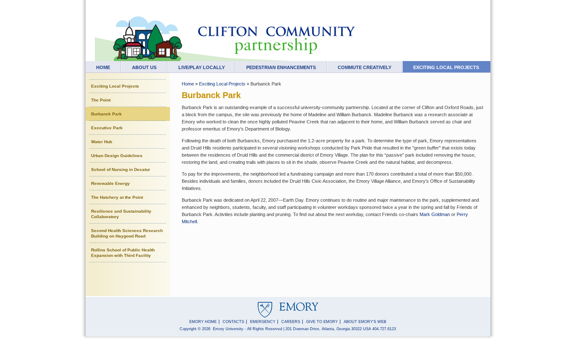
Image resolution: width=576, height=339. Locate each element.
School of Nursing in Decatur (120, 169)
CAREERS (290, 322)
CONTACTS (233, 322)
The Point (100, 100)
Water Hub (101, 141)
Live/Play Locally (201, 67)
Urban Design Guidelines (117, 155)
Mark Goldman (435, 214)
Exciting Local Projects (446, 67)
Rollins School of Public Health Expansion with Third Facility (123, 253)
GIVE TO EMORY (322, 322)
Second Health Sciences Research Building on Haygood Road (127, 233)
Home (103, 67)
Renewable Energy (110, 183)
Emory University (228, 329)
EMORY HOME (203, 322)
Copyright (188, 329)
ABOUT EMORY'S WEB (365, 322)
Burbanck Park (106, 114)
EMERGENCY (262, 322)
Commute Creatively (364, 67)
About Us (144, 67)
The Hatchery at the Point (117, 197)
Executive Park (107, 127)
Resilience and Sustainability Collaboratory (121, 214)
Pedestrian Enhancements (281, 67)
